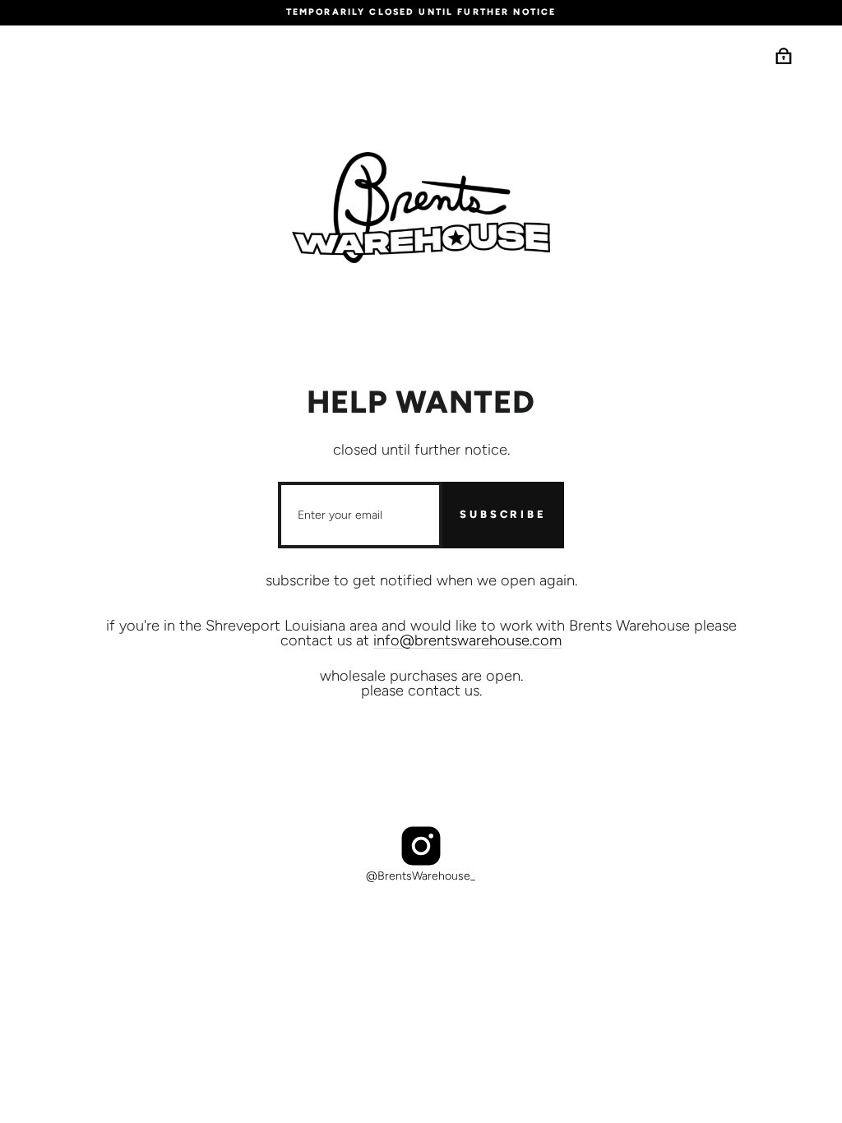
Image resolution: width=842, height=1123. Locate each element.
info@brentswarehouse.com (467, 640)
